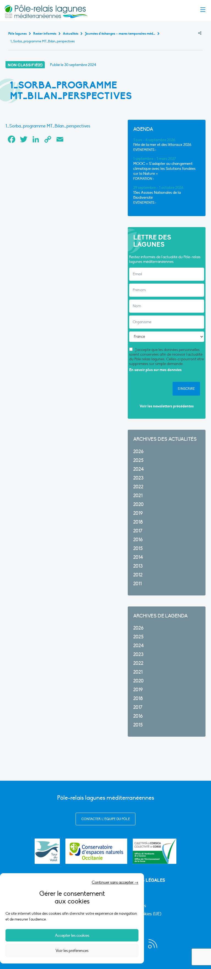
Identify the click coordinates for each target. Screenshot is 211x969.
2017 (137, 531)
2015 (138, 548)
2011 (137, 584)
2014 (138, 557)
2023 (138, 478)
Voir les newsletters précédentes (167, 406)
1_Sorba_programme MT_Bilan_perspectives (47, 126)
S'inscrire (186, 389)
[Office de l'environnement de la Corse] (154, 851)
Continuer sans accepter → (115, 882)
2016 (138, 540)
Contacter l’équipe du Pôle (105, 819)
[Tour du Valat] (47, 851)
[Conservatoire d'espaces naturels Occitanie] (96, 851)
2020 (138, 504)
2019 (138, 513)
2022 (138, 487)
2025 (138, 460)
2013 (138, 566)
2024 (138, 469)
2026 (138, 451)
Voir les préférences (71, 950)
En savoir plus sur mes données (155, 370)
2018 (138, 522)
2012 (138, 575)
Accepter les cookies (72, 935)
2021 (138, 496)
